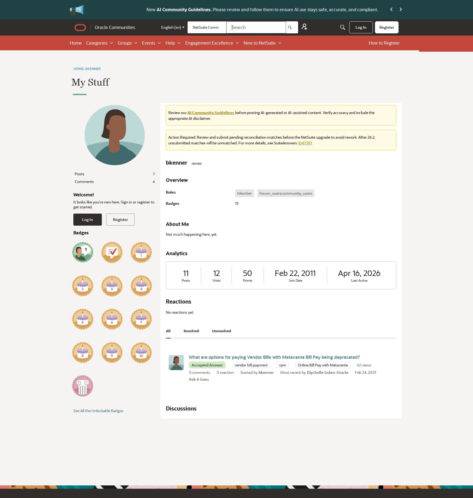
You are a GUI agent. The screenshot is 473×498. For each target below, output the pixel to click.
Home (76, 43)
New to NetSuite (260, 43)
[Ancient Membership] (83, 386)
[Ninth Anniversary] (112, 352)
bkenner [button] (266, 372)
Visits (216, 280)
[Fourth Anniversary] (141, 286)
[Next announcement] (400, 9)
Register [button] (120, 219)
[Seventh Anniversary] (141, 319)
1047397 (305, 142)
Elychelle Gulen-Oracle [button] (327, 372)
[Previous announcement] (391, 9)
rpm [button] (282, 365)
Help (170, 43)
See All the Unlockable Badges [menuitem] (98, 410)
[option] (244, 193)
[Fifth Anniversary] (83, 319)
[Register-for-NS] (304, 27)
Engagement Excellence (209, 43)
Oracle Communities (115, 27)
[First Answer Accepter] (112, 252)
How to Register (384, 43)
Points (247, 280)
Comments (115, 181)
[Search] (292, 27)
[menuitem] (361, 27)
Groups (125, 43)
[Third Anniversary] (112, 286)
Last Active (359, 280)
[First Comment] (83, 252)
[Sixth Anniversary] (112, 319)
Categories (96, 43)
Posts (115, 173)
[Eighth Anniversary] (83, 352)
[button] (176, 362)
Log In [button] (87, 219)
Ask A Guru (199, 379)
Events (148, 43)
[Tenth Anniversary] (141, 352)
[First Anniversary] (141, 252)
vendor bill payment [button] (251, 365)
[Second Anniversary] (83, 286)
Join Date (295, 280)
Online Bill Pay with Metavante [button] (323, 365)
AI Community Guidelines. (129, 9)
